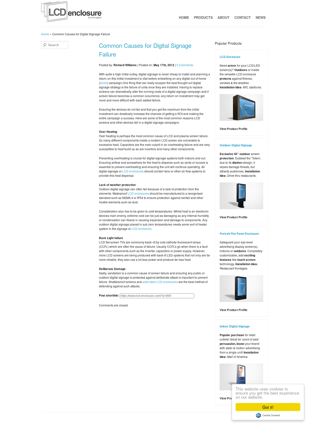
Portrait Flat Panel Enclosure (239, 233)
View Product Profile (233, 129)
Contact (242, 17)
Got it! (268, 407)
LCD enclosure (141, 229)
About (224, 17)
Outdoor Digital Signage (236, 145)
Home (184, 17)
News (261, 17)
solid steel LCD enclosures (160, 282)
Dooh (103, 83)
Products (203, 17)
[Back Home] (71, 13)
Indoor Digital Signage (235, 326)
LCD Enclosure (230, 57)
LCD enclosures (133, 171)
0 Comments (184, 65)
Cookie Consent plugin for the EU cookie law (268, 415)
